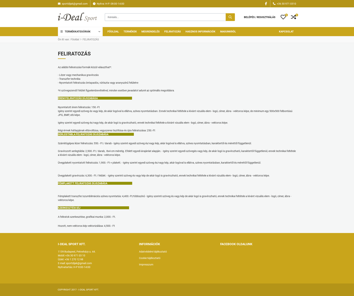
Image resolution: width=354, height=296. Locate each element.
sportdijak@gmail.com (75, 3)
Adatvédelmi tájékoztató (153, 251)
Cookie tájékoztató (149, 258)
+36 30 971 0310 (286, 3)
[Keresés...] (230, 17)
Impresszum (146, 264)
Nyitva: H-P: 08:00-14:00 (110, 3)
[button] (283, 17)
